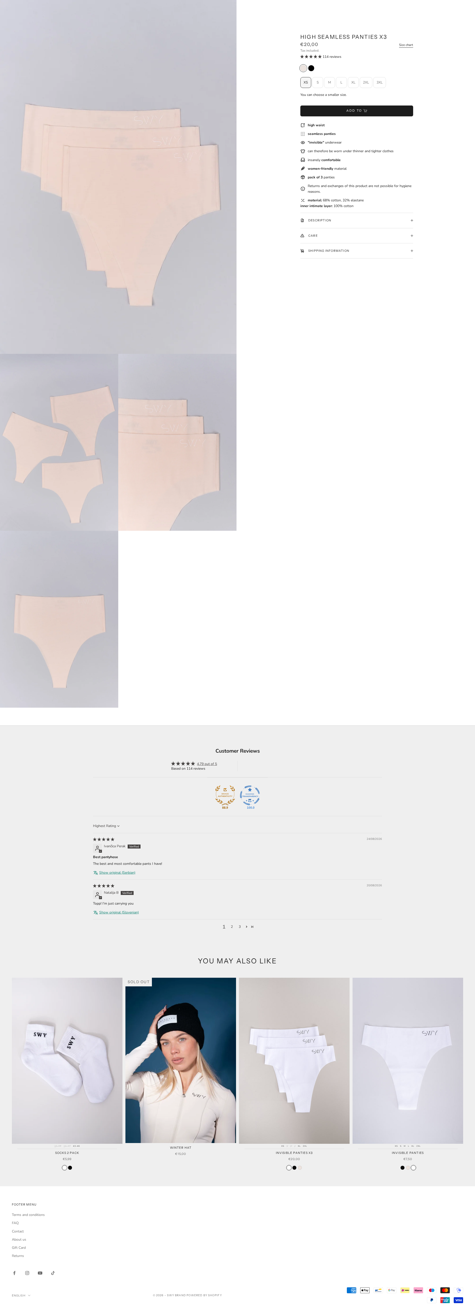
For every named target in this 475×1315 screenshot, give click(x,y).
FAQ (15, 1223)
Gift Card (19, 1247)
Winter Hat (181, 1147)
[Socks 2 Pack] (65, 1168)
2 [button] (232, 926)
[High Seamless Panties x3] (303, 68)
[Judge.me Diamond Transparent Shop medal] (250, 795)
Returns (18, 1255)
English (18, 1295)
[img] (103, 839)
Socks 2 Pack (67, 1153)
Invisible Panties (408, 1153)
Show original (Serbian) (117, 872)
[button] (311, 56)
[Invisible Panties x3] (289, 1168)
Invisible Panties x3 (294, 1153)
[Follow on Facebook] (14, 1273)
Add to (354, 110)
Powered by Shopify (204, 1295)
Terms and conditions (28, 1214)
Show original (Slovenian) (119, 912)
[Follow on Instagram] (27, 1273)
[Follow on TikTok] (52, 1273)
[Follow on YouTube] (40, 1273)
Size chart (406, 45)
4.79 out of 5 (207, 764)
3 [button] (240, 926)
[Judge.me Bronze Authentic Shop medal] (225, 795)
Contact (18, 1231)
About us (19, 1239)
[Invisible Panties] (402, 1168)
